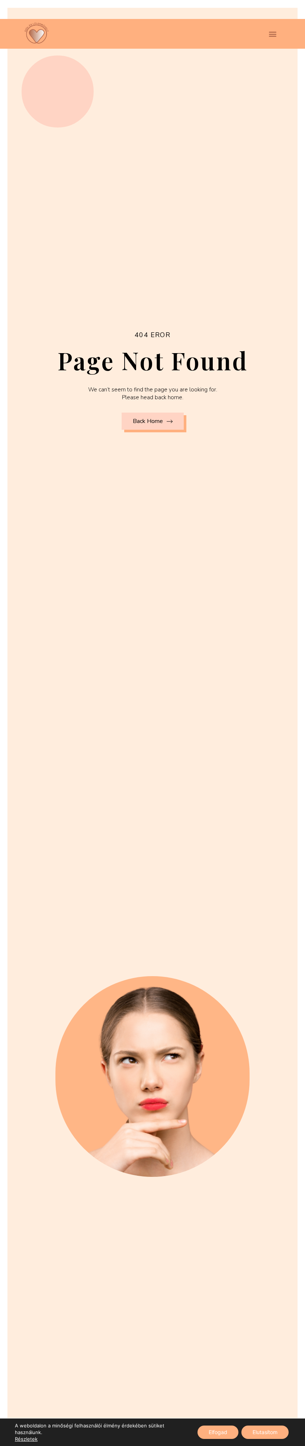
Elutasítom (265, 1432)
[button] (272, 34)
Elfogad (218, 1432)
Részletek (26, 1439)
